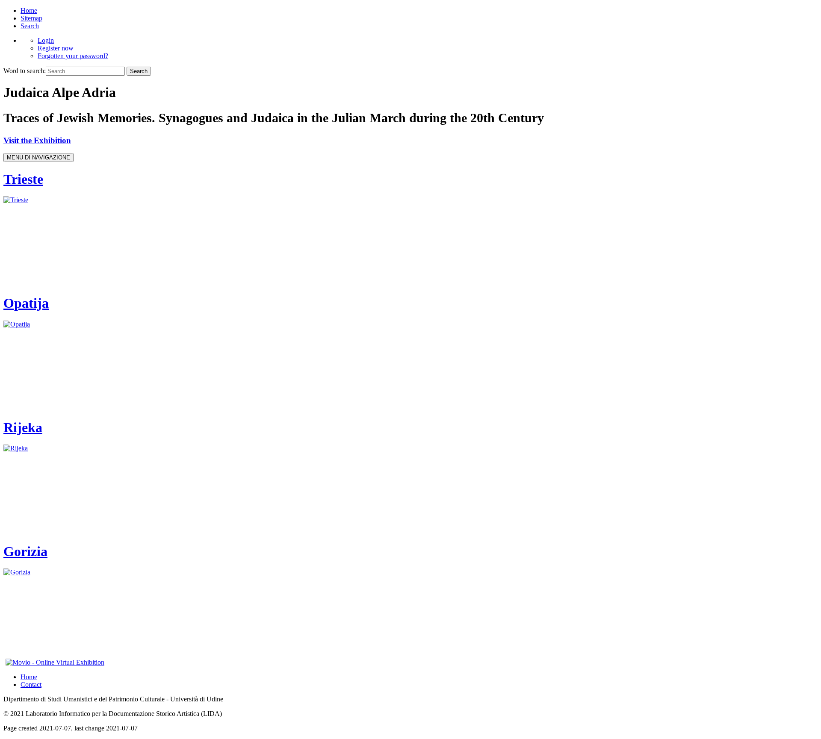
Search (30, 25)
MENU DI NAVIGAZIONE (38, 157)
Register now (56, 48)
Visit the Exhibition (37, 140)
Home (29, 10)
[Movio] (55, 662)
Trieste (23, 179)
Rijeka (22, 427)
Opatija (26, 303)
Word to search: (24, 70)
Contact (31, 684)
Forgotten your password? (73, 55)
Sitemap (31, 18)
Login (46, 40)
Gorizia (25, 551)
